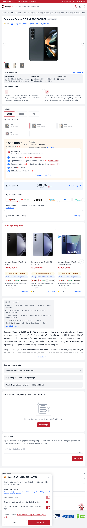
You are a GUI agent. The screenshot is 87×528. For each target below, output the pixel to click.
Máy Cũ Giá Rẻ (16, 13)
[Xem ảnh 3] (22, 65)
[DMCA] (80, 516)
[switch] (48, 497)
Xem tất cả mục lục (12, 326)
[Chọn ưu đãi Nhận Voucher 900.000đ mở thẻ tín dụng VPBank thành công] (25, 200)
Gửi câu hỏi (78, 458)
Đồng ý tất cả (39, 522)
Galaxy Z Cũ (59, 13)
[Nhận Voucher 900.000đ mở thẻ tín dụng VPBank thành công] (16, 280)
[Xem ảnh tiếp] (83, 200)
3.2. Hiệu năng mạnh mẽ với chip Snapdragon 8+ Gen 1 (26, 323)
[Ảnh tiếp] (83, 44)
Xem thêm (42, 357)
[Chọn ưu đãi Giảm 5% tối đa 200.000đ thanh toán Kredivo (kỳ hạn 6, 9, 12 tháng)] (52, 200)
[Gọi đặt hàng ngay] (76, 6)
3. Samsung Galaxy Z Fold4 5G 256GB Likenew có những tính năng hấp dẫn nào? (28, 316)
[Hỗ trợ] (81, 507)
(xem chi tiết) (54, 161)
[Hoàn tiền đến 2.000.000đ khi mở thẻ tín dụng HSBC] (8, 280)
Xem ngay (77, 216)
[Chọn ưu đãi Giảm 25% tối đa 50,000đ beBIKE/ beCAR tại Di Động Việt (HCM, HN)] (65, 200)
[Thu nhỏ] (48, 477)
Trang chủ (5, 13)
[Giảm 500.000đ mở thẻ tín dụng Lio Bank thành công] (24, 280)
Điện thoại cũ (29, 13)
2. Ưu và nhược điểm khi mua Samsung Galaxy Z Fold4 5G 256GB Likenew (26, 311)
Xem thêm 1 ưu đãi (42, 175)
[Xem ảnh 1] (7, 65)
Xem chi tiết (50, 147)
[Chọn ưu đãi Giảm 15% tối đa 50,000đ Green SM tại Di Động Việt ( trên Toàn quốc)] (78, 200)
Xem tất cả (77, 72)
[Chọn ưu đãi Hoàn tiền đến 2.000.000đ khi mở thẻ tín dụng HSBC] (12, 200)
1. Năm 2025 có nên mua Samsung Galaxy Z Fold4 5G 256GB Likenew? (28, 306)
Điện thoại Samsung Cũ (44, 13)
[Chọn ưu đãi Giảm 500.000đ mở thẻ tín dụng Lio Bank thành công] (38, 200)
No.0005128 (52, 19)
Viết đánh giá (43, 425)
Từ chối (15, 522)
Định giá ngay (74, 186)
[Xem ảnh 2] (14, 65)
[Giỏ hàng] (80, 6)
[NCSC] (55, 516)
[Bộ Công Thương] (68, 516)
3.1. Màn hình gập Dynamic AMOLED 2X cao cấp (24, 320)
